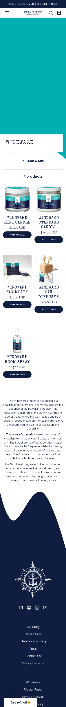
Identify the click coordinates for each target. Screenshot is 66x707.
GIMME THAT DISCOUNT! (44, 362)
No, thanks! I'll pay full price (44, 369)
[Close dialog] (63, 334)
